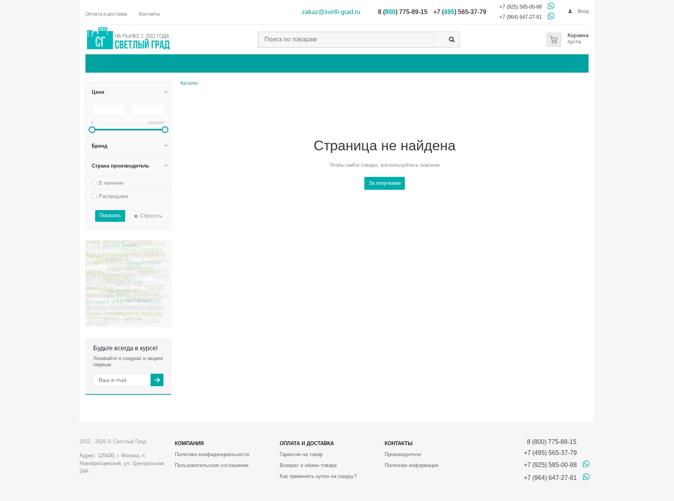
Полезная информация (411, 465)
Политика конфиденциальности (212, 454)
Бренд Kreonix (115, 264)
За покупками (385, 183)
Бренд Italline (129, 245)
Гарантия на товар (301, 454)
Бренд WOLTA (125, 282)
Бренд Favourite (121, 249)
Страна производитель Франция (123, 316)
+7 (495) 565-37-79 (550, 452)
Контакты (399, 443)
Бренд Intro (99, 246)
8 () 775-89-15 (402, 12)
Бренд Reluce (147, 284)
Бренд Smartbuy (118, 290)
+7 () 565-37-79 (459, 12)
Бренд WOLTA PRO (123, 300)
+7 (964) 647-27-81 (520, 17)
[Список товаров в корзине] (569, 39)
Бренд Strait (152, 273)
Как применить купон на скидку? (318, 476)
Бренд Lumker (150, 254)
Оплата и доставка (307, 443)
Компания (189, 443)
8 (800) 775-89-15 (550, 442)
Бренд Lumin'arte (105, 270)
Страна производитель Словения (122, 308)
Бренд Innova (101, 252)
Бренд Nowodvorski (131, 271)
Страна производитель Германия (123, 296)
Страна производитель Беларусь (123, 304)
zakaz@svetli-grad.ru (331, 12)
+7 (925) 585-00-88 (520, 7)
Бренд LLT (119, 274)
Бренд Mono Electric (127, 259)
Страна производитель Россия (125, 321)
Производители (403, 454)
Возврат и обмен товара (308, 465)
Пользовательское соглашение (211, 465)
